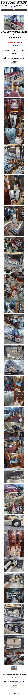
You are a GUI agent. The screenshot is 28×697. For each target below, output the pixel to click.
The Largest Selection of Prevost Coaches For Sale (14, 5)
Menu (14, 9)
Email (22, 58)
